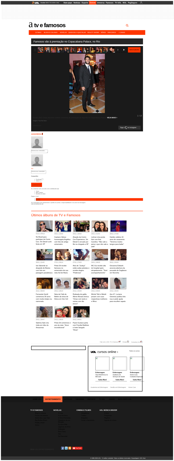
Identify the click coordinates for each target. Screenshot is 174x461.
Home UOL (37, 399)
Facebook (38, 179)
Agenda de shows (110, 420)
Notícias (77, 3)
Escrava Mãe (62, 424)
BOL (125, 3)
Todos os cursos (134, 351)
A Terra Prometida (64, 418)
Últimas (38, 32)
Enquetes (84, 418)
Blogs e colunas (50, 32)
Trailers (83, 415)
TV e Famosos (49, 25)
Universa (100, 3)
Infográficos (85, 413)
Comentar (36, 185)
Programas (108, 415)
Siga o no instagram (128, 128)
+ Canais (121, 32)
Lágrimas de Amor (64, 427)
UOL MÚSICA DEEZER (108, 410)
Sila (59, 434)
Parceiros (112, 32)
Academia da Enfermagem (99, 387)
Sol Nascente (62, 436)
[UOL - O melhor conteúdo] (34, 3)
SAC (57, 3)
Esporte (85, 3)
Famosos (109, 3)
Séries (103, 32)
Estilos (106, 413)
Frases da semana (41, 415)
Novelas (63, 32)
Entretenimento (53, 399)
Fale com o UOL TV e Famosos (109, 342)
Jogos (112, 399)
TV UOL (118, 3)
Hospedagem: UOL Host (138, 458)
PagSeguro (132, 3)
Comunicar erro (135, 342)
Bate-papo (68, 3)
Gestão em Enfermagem (118, 387)
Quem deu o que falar (77, 32)
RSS (70, 448)
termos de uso (55, 188)
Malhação (61, 429)
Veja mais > (112, 118)
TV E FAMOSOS (36, 410)
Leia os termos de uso (37, 204)
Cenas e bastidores (87, 420)
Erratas (125, 342)
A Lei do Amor (63, 415)
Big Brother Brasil (41, 420)
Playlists (107, 418)
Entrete (93, 3)
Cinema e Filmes (83, 410)
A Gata (60, 413)
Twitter (37, 181)
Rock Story (62, 431)
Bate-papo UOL (125, 399)
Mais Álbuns (134, 50)
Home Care (132, 387)
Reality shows (93, 32)
